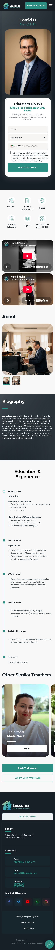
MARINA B (16, 736)
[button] (36, 5)
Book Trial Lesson (27, 167)
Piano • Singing (15, 731)
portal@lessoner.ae (25, 873)
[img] (25, 720)
